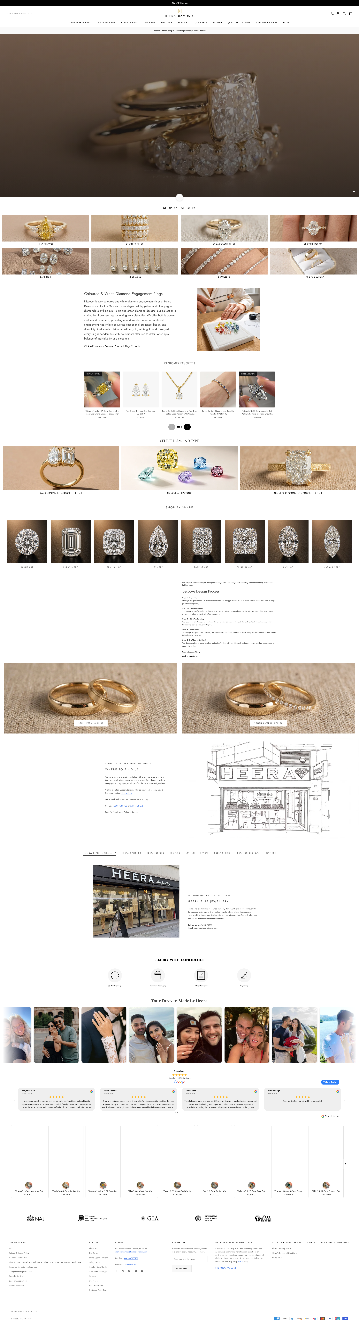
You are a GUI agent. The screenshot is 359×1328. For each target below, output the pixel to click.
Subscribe (182, 1268)
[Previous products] (171, 427)
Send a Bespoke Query (191, 652)
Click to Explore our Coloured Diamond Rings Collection (112, 346)
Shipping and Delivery (98, 1257)
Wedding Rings (106, 22)
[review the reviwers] (93, 1092)
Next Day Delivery (266, 22)
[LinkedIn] (142, 1270)
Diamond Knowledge (98, 1271)
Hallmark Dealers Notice (19, 1257)
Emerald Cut (70, 567)
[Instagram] (123, 1270)
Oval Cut (288, 567)
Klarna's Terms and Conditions (284, 1253)
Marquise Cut (332, 567)
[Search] (344, 13)
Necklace (166, 22)
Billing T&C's (94, 1262)
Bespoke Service (16, 1276)
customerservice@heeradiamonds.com (131, 1251)
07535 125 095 (136, 805)
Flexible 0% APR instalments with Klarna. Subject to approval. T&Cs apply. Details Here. (45, 1262)
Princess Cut (245, 567)
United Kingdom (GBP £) (18, 13)
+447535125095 (129, 1264)
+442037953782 (131, 1258)
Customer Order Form (98, 1290)
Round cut (27, 567)
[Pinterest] (129, 1270)
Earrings (150, 22)
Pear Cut (158, 567)
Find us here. (126, 793)
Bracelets (184, 22)
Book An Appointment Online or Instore (121, 812)
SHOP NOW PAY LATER (225, 1268)
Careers (92, 1276)
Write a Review (330, 1082)
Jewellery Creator (239, 22)
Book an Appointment (190, 656)
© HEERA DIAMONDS (21, 1319)
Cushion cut (114, 567)
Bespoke (218, 22)
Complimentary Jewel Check (20, 1271)
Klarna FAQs (277, 1257)
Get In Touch (94, 1280)
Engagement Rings (81, 22)
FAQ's (286, 22)
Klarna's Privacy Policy (281, 1248)
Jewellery (201, 22)
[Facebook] (116, 1270)
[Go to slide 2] (181, 427)
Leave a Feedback (16, 1285)
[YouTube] (136, 1270)
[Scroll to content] (179, 197)
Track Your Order (96, 1285)
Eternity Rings (130, 22)
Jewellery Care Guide (98, 1267)
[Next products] (187, 427)
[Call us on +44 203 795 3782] (332, 13)
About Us (93, 1248)
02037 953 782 (120, 805)
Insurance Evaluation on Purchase (23, 1267)
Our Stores (93, 1253)
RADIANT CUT (201, 567)
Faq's (11, 1248)
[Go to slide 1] (178, 427)
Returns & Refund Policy (19, 1253)
